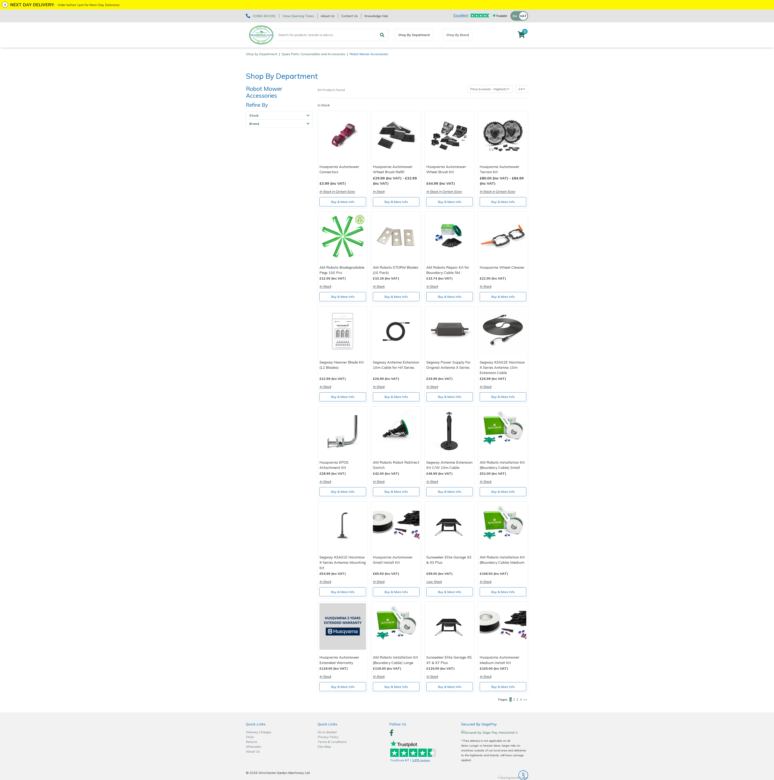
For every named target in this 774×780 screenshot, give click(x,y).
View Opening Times (298, 16)
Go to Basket (327, 732)
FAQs (250, 737)
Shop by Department (261, 54)
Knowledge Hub (376, 16)
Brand (254, 124)
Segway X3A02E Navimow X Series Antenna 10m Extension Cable (502, 367)
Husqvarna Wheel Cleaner (502, 267)
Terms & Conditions (332, 742)
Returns (251, 742)
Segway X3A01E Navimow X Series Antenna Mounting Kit (342, 562)
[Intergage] (494, 775)
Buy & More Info (343, 202)
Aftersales (253, 747)
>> (525, 699)
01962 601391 (264, 16)
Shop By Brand (457, 35)
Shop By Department (414, 35)
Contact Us (349, 16)
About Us (328, 16)
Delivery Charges (258, 732)
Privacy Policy (328, 737)
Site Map (324, 747)
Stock (254, 116)
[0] (521, 36)
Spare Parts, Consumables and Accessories (313, 54)
